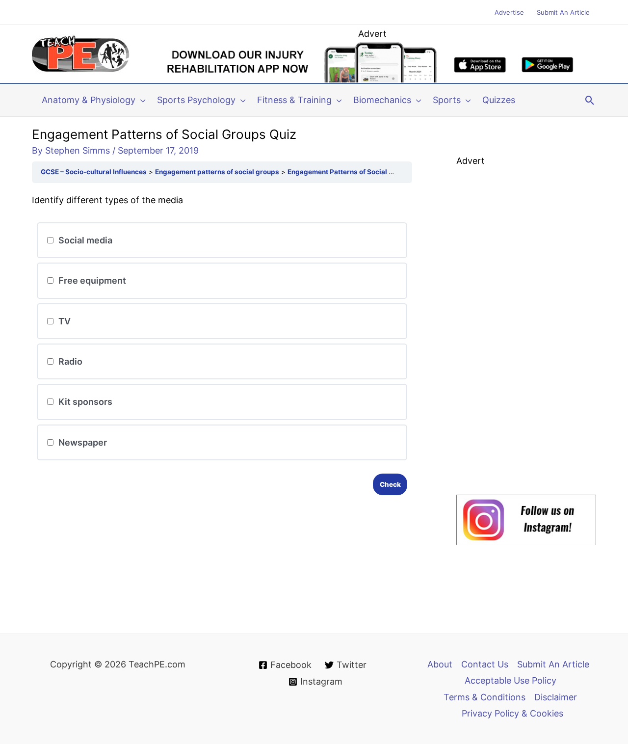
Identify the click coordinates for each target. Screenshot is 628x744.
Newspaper (81, 442)
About (439, 664)
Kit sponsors (84, 402)
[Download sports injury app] (372, 61)
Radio (69, 361)
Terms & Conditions (484, 697)
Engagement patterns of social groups (217, 172)
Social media (84, 240)
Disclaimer (555, 697)
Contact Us (484, 664)
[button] (140, 100)
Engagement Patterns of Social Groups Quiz (358, 172)
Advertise (509, 12)
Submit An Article (563, 12)
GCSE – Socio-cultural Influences (94, 172)
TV (63, 321)
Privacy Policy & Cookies (512, 713)
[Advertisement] (529, 317)
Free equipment (91, 280)
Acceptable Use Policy (510, 680)
